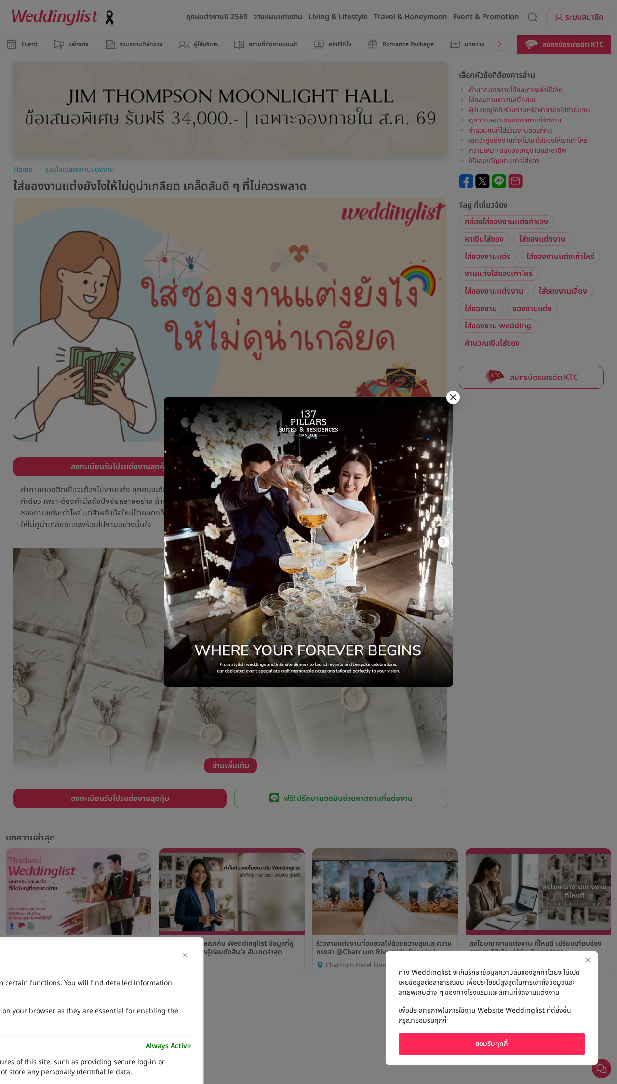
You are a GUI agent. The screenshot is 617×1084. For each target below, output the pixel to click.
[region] (492, 1008)
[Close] (587, 959)
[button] (443, 542)
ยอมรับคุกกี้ (491, 1044)
